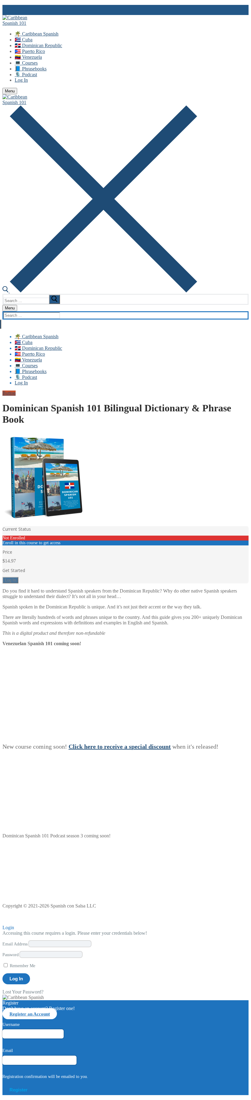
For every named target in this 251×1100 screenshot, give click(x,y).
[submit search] (54, 299)
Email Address (15, 943)
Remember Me (22, 965)
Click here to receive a (99, 746)
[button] (7, 919)
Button (9, 393)
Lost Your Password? (22, 991)
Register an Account (29, 1013)
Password (10, 954)
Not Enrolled (13, 538)
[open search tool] (99, 291)
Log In (10, 580)
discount (159, 746)
